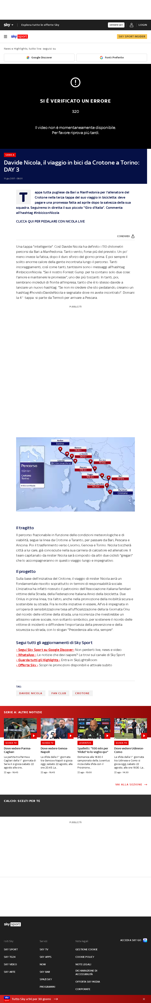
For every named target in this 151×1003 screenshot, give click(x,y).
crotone (82, 693)
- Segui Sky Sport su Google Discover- (45, 650)
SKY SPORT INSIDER (132, 36)
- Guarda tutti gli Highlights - (38, 660)
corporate (83, 989)
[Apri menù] (5, 37)
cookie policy (85, 956)
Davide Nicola (30, 693)
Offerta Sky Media (88, 981)
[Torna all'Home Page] (19, 37)
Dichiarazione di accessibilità (86, 972)
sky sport (11, 949)
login (143, 24)
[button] (69, 999)
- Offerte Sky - (27, 665)
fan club (59, 693)
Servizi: (44, 941)
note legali (83, 964)
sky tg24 (10, 956)
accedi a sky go (130, 940)
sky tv (44, 949)
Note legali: (82, 941)
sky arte (10, 971)
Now (43, 964)
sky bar (45, 971)
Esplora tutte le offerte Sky (40, 24)
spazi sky (46, 979)
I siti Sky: (9, 941)
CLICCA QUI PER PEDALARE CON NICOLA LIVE (50, 221)
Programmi (47, 986)
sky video (10, 964)
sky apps (46, 956)
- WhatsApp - (26, 655)
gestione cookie (87, 949)
